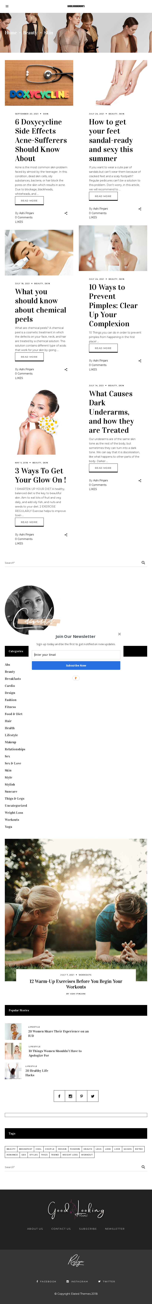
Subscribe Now (76, 665)
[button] (75, 636)
